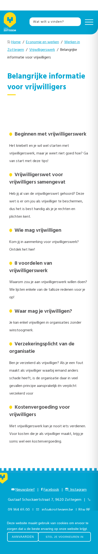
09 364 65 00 (19, 510)
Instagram (77, 490)
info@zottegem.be (56, 510)
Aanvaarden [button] (23, 536)
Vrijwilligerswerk (42, 50)
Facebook (51, 490)
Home (16, 42)
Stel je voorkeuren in (64, 536)
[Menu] (88, 21)
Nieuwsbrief (25, 490)
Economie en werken (42, 42)
